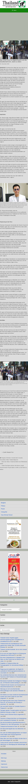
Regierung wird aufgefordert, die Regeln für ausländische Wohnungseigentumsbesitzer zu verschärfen (12, 671)
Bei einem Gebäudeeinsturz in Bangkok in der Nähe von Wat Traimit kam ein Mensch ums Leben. (12, 659)
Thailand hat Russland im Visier (8, 726)
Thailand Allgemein (13, 459)
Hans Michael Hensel (6, 515)
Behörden (8, 457)
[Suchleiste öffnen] (26, 10)
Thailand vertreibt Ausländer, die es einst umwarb (13, 649)
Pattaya (3, 506)
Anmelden (3, 753)
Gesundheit (2, 459)
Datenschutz (4, 767)
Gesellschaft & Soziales (17, 457)
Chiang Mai (4, 512)
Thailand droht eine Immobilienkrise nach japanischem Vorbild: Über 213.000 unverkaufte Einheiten (13, 645)
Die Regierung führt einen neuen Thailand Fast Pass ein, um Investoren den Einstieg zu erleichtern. (12, 702)
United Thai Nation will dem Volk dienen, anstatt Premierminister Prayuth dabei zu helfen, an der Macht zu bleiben (13, 467)
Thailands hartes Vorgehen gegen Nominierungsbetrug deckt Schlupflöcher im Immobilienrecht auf (12, 639)
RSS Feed (3, 758)
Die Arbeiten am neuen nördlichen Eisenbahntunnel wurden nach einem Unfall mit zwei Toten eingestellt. (14, 696)
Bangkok (4, 457)
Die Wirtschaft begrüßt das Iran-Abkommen (12, 728)
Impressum (4, 764)
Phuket (3, 509)
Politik (7, 459)
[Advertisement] (14, 26)
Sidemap (3, 761)
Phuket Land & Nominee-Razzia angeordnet (12, 714)
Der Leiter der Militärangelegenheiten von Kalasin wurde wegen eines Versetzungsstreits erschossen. (13, 734)
